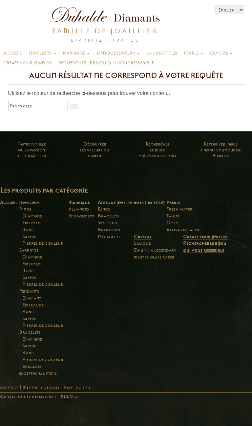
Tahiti (172, 215)
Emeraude (33, 304)
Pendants (29, 291)
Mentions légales (41, 387)
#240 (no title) (161, 53)
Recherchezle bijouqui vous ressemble (157, 150)
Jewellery (41, 53)
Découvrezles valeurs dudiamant (94, 150)
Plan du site (77, 387)
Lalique (142, 243)
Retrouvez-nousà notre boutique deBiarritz (220, 150)
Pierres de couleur (42, 243)
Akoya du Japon (183, 229)
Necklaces (30, 366)
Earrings (28, 250)
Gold (172, 222)
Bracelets (30, 332)
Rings (25, 209)
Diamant (31, 298)
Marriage (74, 53)
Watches (107, 222)
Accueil (12, 53)
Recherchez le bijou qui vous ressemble (106, 63)
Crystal (219, 53)
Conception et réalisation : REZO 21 (39, 396)
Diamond (32, 215)
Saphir (29, 236)
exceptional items (38, 373)
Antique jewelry (116, 53)
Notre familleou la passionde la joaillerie (31, 150)
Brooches (109, 229)
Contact (9, 387)
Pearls (192, 53)
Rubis (28, 229)
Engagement (81, 215)
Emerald (31, 222)
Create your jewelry (27, 63)
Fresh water (179, 209)
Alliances (78, 209)
